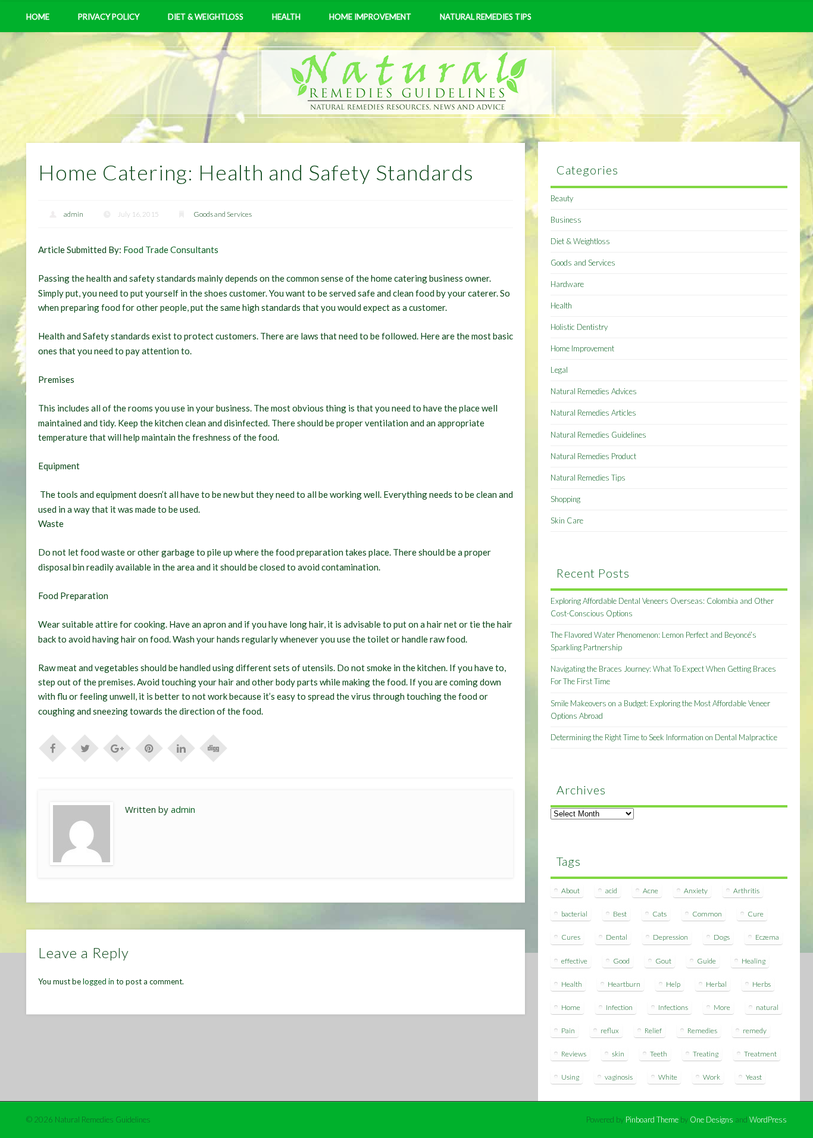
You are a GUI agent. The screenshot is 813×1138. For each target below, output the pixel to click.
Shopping (565, 499)
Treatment (760, 1053)
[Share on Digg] (214, 747)
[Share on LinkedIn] (181, 747)
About (570, 890)
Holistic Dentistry (579, 327)
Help (673, 984)
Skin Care (567, 520)
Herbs (761, 984)
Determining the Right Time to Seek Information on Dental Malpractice (664, 737)
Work (711, 1076)
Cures (570, 937)
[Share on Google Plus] (117, 747)
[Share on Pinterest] (149, 747)
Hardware (567, 284)
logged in (98, 981)
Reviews (573, 1053)
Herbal (716, 984)
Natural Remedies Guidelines (598, 434)
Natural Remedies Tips (485, 16)
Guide (706, 960)
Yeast (754, 1076)
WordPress (768, 1119)
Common (707, 913)
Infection (619, 1007)
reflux (610, 1030)
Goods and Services (222, 214)
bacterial (574, 913)
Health (286, 16)
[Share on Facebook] (53, 747)
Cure (756, 913)
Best (620, 913)
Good (621, 960)
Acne (650, 890)
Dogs (722, 937)
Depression (670, 937)
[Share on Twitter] (85, 747)
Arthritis (746, 890)
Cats (659, 913)
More (722, 1007)
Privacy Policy (108, 16)
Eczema (767, 937)
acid (611, 890)
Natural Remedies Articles (593, 412)
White (667, 1076)
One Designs (711, 1119)
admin (73, 214)
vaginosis (619, 1076)
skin (618, 1053)
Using (570, 1076)
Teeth (658, 1053)
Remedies (702, 1030)
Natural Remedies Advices (594, 391)
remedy (755, 1030)
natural (767, 1007)
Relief (653, 1030)
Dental (616, 937)
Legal (559, 370)
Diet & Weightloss (205, 16)
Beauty (562, 198)
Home (37, 16)
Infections (673, 1007)
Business (566, 220)
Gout (663, 960)
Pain (568, 1030)
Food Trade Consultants (170, 249)
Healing (753, 960)
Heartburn (624, 984)
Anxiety (696, 890)
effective (574, 960)
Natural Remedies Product (593, 456)
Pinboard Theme (652, 1119)
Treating (705, 1053)
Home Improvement (370, 16)
